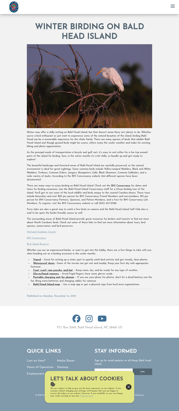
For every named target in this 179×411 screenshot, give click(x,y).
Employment (35, 373)
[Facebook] (76, 321)
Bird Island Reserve (38, 244)
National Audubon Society (41, 232)
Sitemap (62, 367)
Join (142, 371)
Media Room (65, 360)
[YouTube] (102, 321)
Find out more (86, 396)
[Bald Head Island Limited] (14, 7)
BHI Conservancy (36, 238)
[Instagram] (89, 321)
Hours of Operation (40, 367)
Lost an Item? (36, 360)
